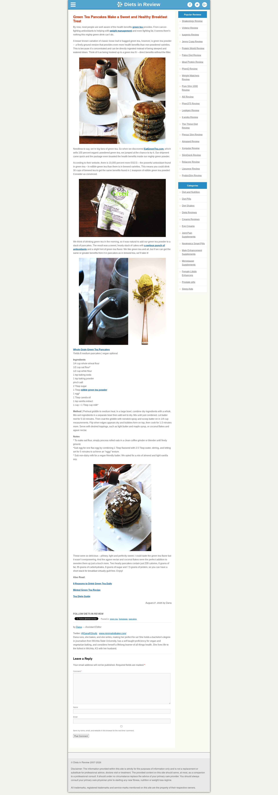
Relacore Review (191, 162)
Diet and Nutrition (191, 192)
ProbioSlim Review (192, 175)
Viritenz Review (190, 28)
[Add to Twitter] (197, 4)
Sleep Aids (187, 289)
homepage (123, 619)
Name (75, 707)
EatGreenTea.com (154, 149)
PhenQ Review (189, 69)
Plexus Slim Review (192, 134)
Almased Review (190, 141)
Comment (77, 671)
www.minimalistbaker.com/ (112, 633)
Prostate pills (188, 282)
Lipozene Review (191, 168)
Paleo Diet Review (191, 55)
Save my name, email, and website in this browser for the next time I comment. (103, 730)
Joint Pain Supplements (188, 235)
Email (75, 717)
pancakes (133, 619)
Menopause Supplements (188, 263)
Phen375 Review (191, 103)
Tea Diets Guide (81, 596)
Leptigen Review (190, 110)
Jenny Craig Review (192, 41)
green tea (137, 27)
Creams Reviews (191, 219)
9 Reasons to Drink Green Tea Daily (92, 583)
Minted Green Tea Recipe (86, 590)
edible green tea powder (94, 390)
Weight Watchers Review (190, 77)
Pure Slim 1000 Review (190, 88)
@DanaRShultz (89, 633)
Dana (79, 627)
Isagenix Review (190, 34)
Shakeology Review (192, 21)
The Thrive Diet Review (190, 126)
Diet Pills (186, 199)
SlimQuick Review (191, 155)
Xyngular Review (191, 148)
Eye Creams (188, 226)
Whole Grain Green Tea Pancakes (91, 349)
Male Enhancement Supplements (192, 252)
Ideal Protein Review (192, 62)
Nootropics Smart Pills (193, 243)
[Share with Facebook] (189, 4)
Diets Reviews (189, 212)
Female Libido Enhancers (189, 273)
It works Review (190, 117)
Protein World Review (193, 48)
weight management (121, 31)
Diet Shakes (188, 205)
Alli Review (188, 97)
